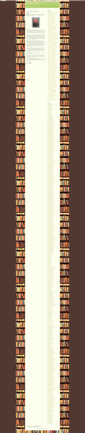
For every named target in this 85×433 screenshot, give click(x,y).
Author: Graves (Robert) (50, 174)
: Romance (49, 113)
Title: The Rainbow (50, 391)
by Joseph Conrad (51, 25)
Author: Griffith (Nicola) (50, 177)
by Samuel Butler (52, 89)
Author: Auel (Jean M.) (50, 122)
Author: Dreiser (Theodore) (50, 160)
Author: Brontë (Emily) (50, 137)
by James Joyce (52, 32)
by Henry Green (51, 21)
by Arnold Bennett (52, 23)
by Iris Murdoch (51, 16)
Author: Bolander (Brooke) (50, 131)
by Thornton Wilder (53, 67)
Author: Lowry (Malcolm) (50, 203)
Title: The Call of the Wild (50, 359)
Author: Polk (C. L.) (50, 222)
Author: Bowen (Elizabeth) (50, 132)
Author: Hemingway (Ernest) (50, 183)
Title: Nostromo (49, 331)
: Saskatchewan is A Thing (50, 114)
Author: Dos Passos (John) (50, 159)
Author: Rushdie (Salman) (50, 232)
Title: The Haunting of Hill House (51, 369)
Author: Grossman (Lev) (50, 178)
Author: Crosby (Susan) (50, 151)
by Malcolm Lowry (52, 90)
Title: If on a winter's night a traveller (51, 314)
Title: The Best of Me (50, 355)
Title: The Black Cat (50, 356)
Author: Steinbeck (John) (50, 237)
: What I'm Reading (50, 116)
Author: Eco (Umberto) (50, 163)
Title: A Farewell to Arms (50, 269)
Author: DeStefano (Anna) (50, 154)
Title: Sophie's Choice (50, 349)
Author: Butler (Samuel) (50, 141)
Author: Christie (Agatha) (50, 147)
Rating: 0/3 (49, 262)
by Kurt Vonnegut (52, 84)
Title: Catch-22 (49, 289)
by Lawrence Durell (53, 38)
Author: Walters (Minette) (50, 245)
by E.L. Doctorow (51, 24)
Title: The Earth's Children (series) (51, 363)
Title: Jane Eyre (49, 318)
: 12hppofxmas (49, 103)
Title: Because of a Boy (50, 285)
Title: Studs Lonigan (50, 350)
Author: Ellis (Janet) (50, 164)
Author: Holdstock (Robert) (50, 185)
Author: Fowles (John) (50, 170)
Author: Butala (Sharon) (50, 140)
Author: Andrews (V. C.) (50, 121)
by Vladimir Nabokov (52, 53)
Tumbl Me (30, 425)
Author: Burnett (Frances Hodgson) (51, 139)
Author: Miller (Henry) (50, 212)
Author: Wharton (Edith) (50, 249)
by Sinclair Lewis (51, 40)
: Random (29, 59)
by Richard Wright (51, 82)
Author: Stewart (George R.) (50, 238)
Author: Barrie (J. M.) (50, 126)
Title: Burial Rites (49, 287)
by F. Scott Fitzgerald (52, 75)
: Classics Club (49, 107)
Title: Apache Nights (50, 280)
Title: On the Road (49, 332)
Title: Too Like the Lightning (50, 410)
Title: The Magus (49, 379)
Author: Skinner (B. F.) (50, 234)
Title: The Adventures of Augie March (51, 352)
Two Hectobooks (33, 3)
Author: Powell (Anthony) (50, 223)
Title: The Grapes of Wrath (50, 367)
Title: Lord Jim (49, 322)
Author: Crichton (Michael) (50, 150)
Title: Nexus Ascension (50, 330)
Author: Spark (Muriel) (50, 235)
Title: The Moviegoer (50, 382)
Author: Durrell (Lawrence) (50, 162)
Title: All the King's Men (50, 277)
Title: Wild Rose (49, 417)
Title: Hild (49, 308)
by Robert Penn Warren (53, 68)
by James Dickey (51, 63)
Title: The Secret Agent (50, 393)
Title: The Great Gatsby (50, 368)
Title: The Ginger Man (50, 365)
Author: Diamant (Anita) (50, 155)
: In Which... (49, 108)
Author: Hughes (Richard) (50, 186)
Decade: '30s (49, 257)
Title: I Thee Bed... (50, 313)
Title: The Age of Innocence (50, 353)
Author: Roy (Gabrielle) (50, 231)
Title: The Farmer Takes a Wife (51, 364)
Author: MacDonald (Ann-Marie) (51, 205)
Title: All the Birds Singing (50, 276)
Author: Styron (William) (50, 240)
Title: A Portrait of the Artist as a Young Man (52, 273)
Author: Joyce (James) (50, 192)
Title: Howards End (50, 311)
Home (26, 8)
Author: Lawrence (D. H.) (50, 200)
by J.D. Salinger (52, 43)
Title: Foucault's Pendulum (50, 300)
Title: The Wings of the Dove (50, 405)
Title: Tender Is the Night (50, 351)
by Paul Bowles (52, 14)
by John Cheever (52, 44)
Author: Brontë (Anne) (50, 135)
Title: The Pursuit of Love (50, 389)
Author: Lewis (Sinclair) (50, 201)
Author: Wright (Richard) (50, 253)
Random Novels (37, 8)
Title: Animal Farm (50, 279)
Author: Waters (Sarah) (50, 247)
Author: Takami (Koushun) (32, 59)
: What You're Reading (50, 117)
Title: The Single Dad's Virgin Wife (51, 399)
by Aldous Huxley (52, 61)
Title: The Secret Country (50, 394)
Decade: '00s (49, 255)
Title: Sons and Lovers (50, 348)
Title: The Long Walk (50, 376)
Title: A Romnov (49, 274)
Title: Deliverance (49, 292)
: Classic (48, 106)
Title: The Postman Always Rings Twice (52, 388)
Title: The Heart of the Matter (51, 370)
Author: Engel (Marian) (50, 165)
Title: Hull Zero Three (50, 312)
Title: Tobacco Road (50, 409)
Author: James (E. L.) (50, 190)
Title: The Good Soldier (50, 366)
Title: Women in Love (50, 420)
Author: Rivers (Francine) (50, 226)
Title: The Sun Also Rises (50, 401)
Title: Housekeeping (50, 310)
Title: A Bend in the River (50, 266)
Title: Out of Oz (49, 333)
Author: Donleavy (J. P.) (50, 158)
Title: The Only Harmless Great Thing (51, 385)
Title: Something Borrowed (50, 347)
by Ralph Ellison (52, 83)
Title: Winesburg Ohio (50, 418)
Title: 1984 (49, 265)
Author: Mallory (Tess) (50, 207)
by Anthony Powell (53, 62)
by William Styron (52, 15)
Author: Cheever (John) (50, 146)
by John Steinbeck (52, 91)
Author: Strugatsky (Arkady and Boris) (51, 239)
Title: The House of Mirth (50, 372)
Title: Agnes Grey (49, 275)
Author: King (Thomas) (50, 196)
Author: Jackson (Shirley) (50, 188)
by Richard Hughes (53, 37)
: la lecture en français (50, 109)
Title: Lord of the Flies (50, 323)
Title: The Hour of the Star (50, 371)
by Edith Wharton (52, 39)
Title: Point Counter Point (50, 337)
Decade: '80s (49, 261)
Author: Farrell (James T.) (50, 166)
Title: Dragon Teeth (50, 294)
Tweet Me (27, 425)
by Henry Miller (52, 56)
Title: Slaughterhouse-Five (50, 346)
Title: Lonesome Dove (50, 321)
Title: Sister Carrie (49, 345)
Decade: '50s (49, 259)
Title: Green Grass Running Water (51, 304)
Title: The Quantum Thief (50, 390)
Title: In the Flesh (49, 315)
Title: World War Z (50, 421)
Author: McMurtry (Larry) (50, 211)
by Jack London (52, 22)
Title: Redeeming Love (50, 342)
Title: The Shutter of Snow (50, 398)
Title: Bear (49, 284)
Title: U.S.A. (49, 412)
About (29, 8)
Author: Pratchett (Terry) (50, 224)
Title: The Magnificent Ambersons (51, 378)
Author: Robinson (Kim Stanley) (51, 228)
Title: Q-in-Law (49, 340)
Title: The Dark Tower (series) (51, 361)
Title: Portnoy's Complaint (50, 338)
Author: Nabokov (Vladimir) (50, 216)
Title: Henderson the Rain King (51, 306)
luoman (43, 428)
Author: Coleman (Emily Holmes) (51, 148)
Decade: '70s (49, 260)
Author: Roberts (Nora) (50, 227)
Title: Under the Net (50, 414)
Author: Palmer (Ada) (50, 220)
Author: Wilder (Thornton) (50, 251)
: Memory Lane (49, 110)
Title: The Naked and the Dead (51, 383)
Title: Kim (49, 319)
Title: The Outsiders (50, 386)
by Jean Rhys (52, 17)
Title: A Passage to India (50, 272)
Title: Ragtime (49, 341)
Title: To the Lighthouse (50, 408)
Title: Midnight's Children (50, 325)
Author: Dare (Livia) (50, 152)
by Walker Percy (52, 47)
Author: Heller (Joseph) (50, 182)
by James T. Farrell (52, 74)
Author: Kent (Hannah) (50, 194)
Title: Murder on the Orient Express (51, 327)
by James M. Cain (53, 13)
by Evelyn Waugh (52, 29)
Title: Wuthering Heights (50, 422)
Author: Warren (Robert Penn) (51, 246)
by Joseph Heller (51, 94)
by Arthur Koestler (52, 93)
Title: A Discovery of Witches (51, 268)
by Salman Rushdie (52, 20)
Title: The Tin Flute (50, 403)
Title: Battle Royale (36, 59)
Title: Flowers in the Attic (50, 299)
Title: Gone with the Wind (50, 302)
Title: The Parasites (50, 387)
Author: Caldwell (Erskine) (50, 143)
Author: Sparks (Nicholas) (50, 236)
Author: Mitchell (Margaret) (50, 213)
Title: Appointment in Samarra (51, 281)
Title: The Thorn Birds (50, 402)
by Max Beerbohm (52, 48)
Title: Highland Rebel (50, 307)
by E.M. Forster (52, 30)
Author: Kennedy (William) (50, 193)
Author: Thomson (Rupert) (50, 243)
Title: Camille (49, 288)
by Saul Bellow (53, 28)
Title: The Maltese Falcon (50, 380)
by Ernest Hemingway (53, 60)
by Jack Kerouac (51, 51)
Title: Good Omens (50, 303)
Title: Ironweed (49, 317)
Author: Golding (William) (50, 173)
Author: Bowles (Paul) (50, 133)
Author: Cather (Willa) (50, 145)
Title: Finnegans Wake (50, 298)
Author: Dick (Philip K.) (50, 156)
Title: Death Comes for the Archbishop (51, 291)
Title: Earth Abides (50, 295)
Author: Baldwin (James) (50, 124)
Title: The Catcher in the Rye (50, 360)
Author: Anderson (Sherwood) (51, 120)
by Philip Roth (52, 54)
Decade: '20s (49, 256)
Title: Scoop (49, 344)
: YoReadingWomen (50, 118)
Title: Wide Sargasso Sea (50, 416)
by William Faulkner (52, 52)
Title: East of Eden (49, 296)
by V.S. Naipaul (52, 36)
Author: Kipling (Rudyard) (50, 197)
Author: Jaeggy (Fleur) (50, 189)
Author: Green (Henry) (50, 175)
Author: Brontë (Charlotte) (50, 136)
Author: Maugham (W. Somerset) (51, 208)
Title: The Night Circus (50, 384)
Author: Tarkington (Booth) (50, 242)
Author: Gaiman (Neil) (50, 171)
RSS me (33, 425)
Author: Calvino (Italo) (50, 144)
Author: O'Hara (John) (50, 218)
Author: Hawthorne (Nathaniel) (51, 181)
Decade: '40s (49, 258)
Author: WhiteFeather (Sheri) (50, 250)
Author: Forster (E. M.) (50, 169)
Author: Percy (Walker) (50, 221)
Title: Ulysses (49, 413)
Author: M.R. (49, 204)
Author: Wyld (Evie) (50, 254)
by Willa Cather (53, 46)
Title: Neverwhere (49, 329)
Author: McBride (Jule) (50, 209)
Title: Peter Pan (49, 336)
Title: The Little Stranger (50, 375)
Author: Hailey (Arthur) (50, 179)
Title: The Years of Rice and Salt (51, 406)
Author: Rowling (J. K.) (50, 230)
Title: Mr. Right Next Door (50, 326)
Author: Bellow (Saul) (50, 129)
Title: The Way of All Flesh (50, 404)
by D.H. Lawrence (52, 92)
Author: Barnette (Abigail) (50, 125)
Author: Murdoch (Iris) (50, 215)
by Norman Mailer (53, 55)
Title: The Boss (49, 357)
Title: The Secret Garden (50, 395)
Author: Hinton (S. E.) (50, 184)
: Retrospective (49, 112)
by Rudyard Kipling (51, 31)
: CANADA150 (49, 105)
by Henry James (52, 76)
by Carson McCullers (53, 85)
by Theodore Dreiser (52, 71)
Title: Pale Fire (49, 334)
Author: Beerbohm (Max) (50, 128)
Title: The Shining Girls (50, 397)
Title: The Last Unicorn (50, 374)
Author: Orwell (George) (50, 219)
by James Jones (52, 45)
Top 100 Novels (32, 8)
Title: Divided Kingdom (50, 293)
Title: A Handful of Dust (50, 270)
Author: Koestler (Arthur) (50, 198)
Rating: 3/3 (49, 264)
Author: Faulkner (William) (50, 167)
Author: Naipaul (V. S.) (50, 217)
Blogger (47, 428)
